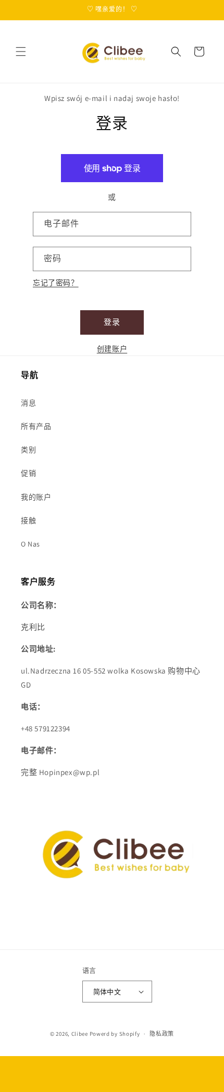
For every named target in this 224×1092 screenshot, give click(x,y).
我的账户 (36, 497)
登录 (112, 322)
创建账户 (112, 348)
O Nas (30, 544)
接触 (28, 520)
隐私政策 (162, 1033)
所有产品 (36, 426)
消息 (28, 403)
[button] (20, 51)
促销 (28, 473)
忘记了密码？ (56, 282)
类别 (28, 449)
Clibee (79, 1033)
